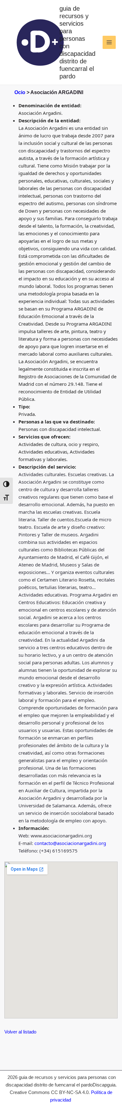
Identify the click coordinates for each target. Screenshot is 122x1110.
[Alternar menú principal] (109, 42)
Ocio (19, 92)
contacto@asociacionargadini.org (70, 843)
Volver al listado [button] (20, 1031)
